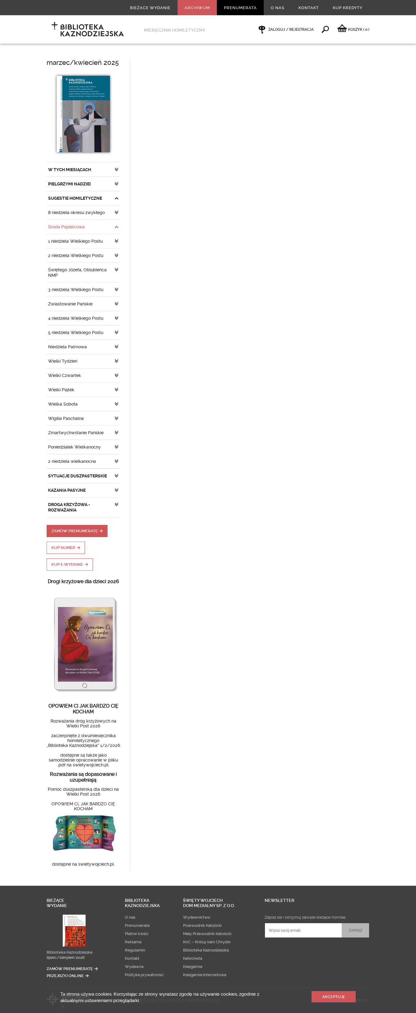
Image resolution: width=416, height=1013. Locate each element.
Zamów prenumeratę (74, 531)
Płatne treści (136, 933)
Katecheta (192, 958)
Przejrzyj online (65, 975)
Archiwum (197, 7)
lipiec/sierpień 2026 (66, 957)
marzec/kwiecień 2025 (83, 62)
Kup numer (63, 547)
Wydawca (134, 966)
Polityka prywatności (144, 975)
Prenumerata (240, 7)
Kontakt (308, 7)
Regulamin (135, 950)
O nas (277, 7)
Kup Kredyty (347, 7)
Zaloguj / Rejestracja (291, 29)
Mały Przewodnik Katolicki (207, 933)
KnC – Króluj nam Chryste (207, 942)
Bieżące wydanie (150, 7)
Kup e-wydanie (67, 564)
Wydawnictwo (196, 917)
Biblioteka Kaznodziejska (69, 952)
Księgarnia (192, 966)
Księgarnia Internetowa (204, 975)
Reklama (133, 942)
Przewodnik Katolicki (202, 925)
